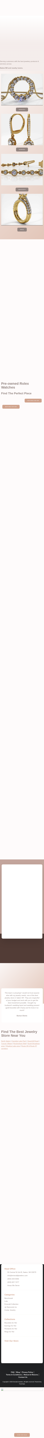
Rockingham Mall (19, 1043)
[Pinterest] (20, 1369)
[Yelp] (32, 1369)
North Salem (5, 1041)
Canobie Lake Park (19, 1041)
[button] (31, 12)
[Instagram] (15, 1369)
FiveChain (22, 1384)
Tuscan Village (6, 1043)
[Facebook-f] (11, 1369)
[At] (28, 1369)
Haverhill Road (32, 1041)
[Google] (24, 1369)
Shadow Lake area (13, 1046)
